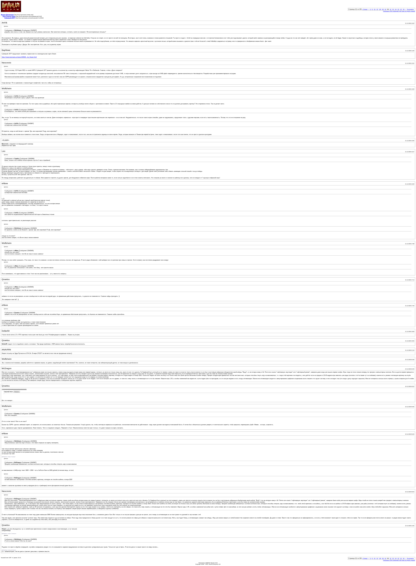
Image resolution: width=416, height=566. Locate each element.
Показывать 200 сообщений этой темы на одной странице (399, 11)
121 (401, 9)
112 (390, 9)
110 (385, 9)
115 (398, 9)
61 (372, 9)
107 (377, 9)
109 (383, 9)
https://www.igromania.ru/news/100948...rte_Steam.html (19, 57)
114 (396, 9)
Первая (364, 9)
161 (404, 9)
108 (380, 9)
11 (370, 9)
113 (393, 9)
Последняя (410, 9)
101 (375, 9)
